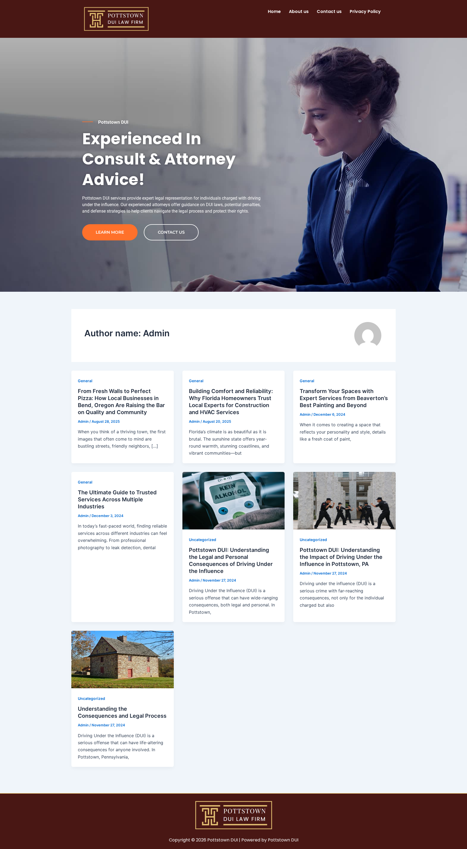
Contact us (329, 11)
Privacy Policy (365, 11)
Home (274, 11)
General (85, 380)
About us (299, 11)
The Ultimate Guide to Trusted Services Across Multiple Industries (117, 499)
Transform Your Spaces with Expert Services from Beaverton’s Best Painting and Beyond (344, 398)
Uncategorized (202, 539)
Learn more (110, 232)
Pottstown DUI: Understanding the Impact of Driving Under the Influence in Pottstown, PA (341, 557)
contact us (171, 232)
